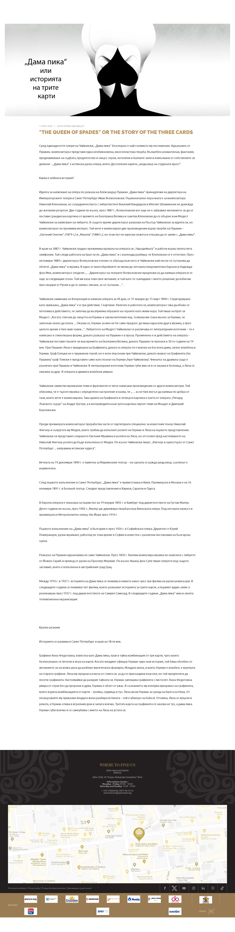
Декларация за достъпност (80, 888)
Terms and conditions (17, 888)
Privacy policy (34, 888)
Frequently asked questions (54, 888)
